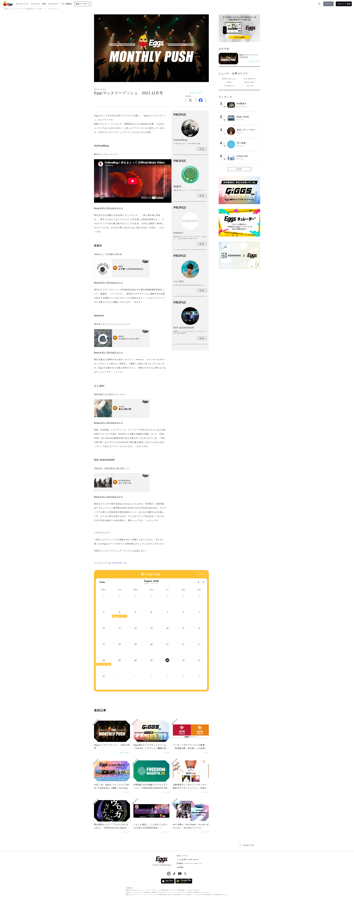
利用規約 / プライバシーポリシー (189, 863)
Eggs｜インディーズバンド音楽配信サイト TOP (23, 9)
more (239, 169)
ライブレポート (250, 79)
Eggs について (182, 855)
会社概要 (180, 867)
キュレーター (53, 9)
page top (248, 845)
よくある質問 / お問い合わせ (188, 859)
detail (202, 149)
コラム (229, 82)
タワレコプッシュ (229, 79)
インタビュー (229, 86)
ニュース (249, 86)
